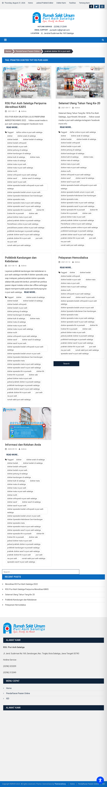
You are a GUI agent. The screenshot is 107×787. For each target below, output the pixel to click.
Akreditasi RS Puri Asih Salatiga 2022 (21, 584)
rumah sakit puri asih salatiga (19, 245)
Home (30, 3)
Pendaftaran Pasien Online (18, 693)
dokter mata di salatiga (16, 161)
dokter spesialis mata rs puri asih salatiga (24, 203)
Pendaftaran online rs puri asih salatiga (22, 224)
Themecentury (60, 784)
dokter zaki (33, 213)
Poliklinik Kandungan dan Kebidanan (21, 600)
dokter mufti (12, 171)
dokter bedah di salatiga (33, 139)
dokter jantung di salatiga (17, 150)
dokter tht (40, 210)
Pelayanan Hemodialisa (73, 257)
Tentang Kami (84, 3)
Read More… (12, 127)
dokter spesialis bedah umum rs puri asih (23, 192)
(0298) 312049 (60, 27)
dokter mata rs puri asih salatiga (20, 168)
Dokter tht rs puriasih (15, 213)
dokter (10, 136)
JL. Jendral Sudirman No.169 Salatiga (57, 33)
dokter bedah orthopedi (16, 143)
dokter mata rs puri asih (16, 164)
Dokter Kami (61, 3)
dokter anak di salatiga (26, 136)
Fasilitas (72, 3)
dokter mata (35, 157)
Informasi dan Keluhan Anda (23, 444)
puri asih (39, 238)
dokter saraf (12, 178)
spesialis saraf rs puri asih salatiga (75, 354)
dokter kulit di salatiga (16, 157)
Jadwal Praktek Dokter (44, 3)
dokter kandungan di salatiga (19, 153)
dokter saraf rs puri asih (16, 182)
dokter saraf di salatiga (31, 178)
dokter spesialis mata (16, 199)
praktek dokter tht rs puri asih (19, 238)
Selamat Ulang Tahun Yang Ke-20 (79, 103)
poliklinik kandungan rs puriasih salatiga (23, 231)
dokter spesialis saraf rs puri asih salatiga (24, 206)
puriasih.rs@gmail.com (60, 30)
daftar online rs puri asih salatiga (29, 132)
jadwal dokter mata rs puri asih (19, 217)
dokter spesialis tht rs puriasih (19, 210)
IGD (7, 698)
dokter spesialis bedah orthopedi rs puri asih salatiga (25, 187)
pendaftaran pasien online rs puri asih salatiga (25, 228)
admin (23, 111)
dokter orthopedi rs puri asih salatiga (22, 175)
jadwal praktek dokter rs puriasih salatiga (23, 220)
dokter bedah (12, 139)
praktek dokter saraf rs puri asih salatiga (23, 235)
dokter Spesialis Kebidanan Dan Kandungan (25, 196)
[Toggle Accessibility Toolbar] (100, 780)
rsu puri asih (12, 242)
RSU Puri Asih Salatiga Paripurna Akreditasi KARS (27, 589)
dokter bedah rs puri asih (17, 146)
